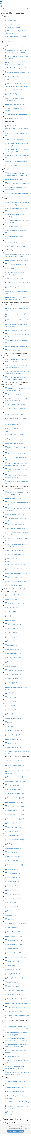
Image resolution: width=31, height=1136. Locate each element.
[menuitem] (1, 4)
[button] (1, 1)
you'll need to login (22, 1129)
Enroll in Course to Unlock (15, 1131)
